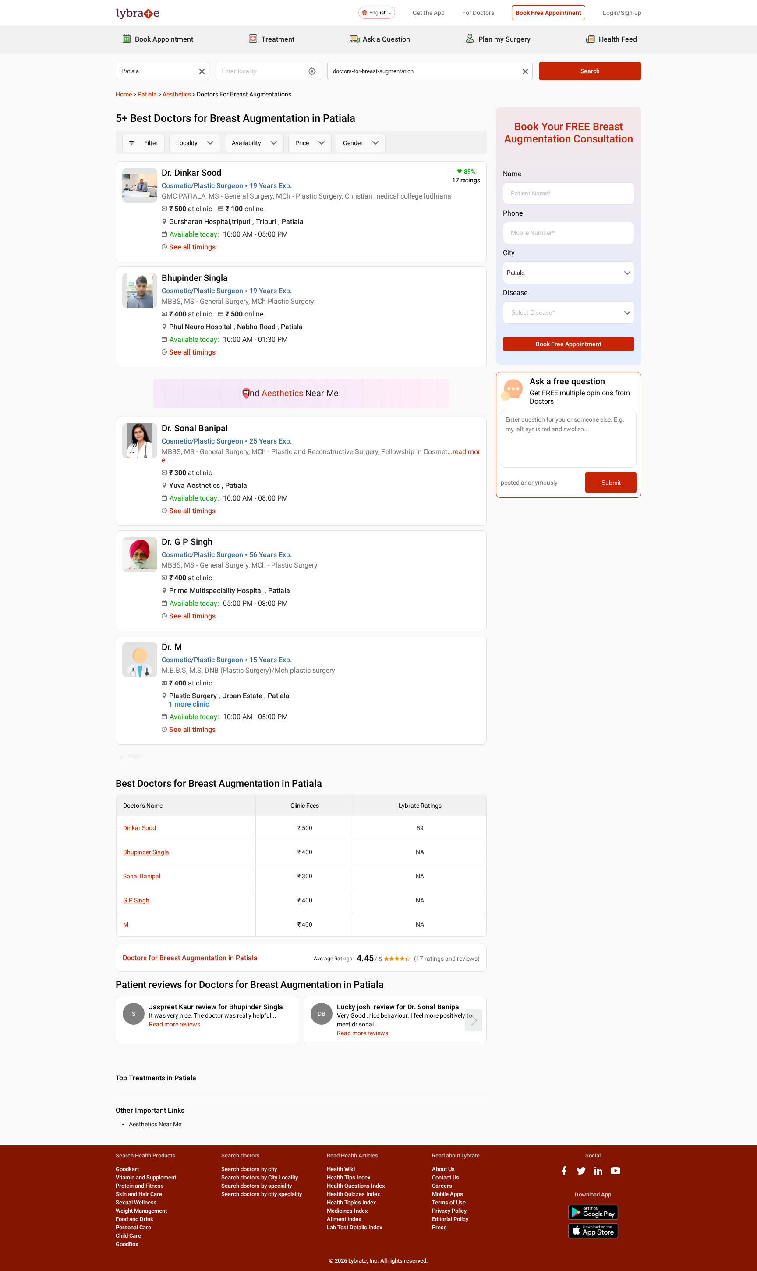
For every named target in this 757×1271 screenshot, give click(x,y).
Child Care (128, 1235)
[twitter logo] (581, 1174)
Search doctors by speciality (256, 1185)
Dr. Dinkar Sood (191, 172)
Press (439, 1227)
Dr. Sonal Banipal (195, 428)
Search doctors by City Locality (259, 1177)
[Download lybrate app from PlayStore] (593, 1218)
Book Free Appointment (548, 12)
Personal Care (133, 1227)
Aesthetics (177, 94)
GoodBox (127, 1244)
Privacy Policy (449, 1210)
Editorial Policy (450, 1219)
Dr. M (172, 647)
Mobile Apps (447, 1194)
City (509, 253)
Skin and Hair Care (139, 1194)
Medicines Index (347, 1210)
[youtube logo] (615, 1174)
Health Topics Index (351, 1202)
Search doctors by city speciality (261, 1194)
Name (512, 174)
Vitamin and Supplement (146, 1177)
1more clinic (189, 704)
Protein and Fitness (140, 1185)
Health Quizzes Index (353, 1194)
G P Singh (136, 900)
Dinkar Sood (139, 827)
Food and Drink (134, 1219)
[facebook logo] (564, 1174)
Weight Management (141, 1210)
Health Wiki (341, 1169)
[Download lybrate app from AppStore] (593, 1236)
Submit (611, 482)
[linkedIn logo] (598, 1174)
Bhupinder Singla (195, 278)
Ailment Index (344, 1219)
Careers (442, 1185)
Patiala (147, 94)
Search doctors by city (249, 1169)
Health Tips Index (349, 1177)
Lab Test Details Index (354, 1227)
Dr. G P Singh (187, 541)
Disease (515, 292)
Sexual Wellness (136, 1202)
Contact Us (445, 1177)
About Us (443, 1169)
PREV (134, 756)
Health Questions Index (356, 1185)
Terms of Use (449, 1202)
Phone (513, 213)
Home (124, 94)
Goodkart (127, 1169)
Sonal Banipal (141, 876)
